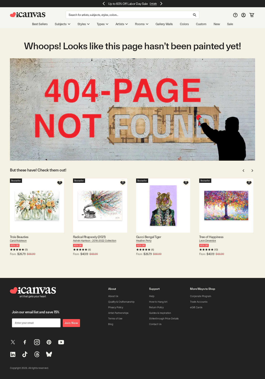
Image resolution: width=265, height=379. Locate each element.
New (217, 24)
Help (151, 296)
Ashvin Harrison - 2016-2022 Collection (94, 240)
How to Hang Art (158, 301)
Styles (82, 24)
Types (101, 24)
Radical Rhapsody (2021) (89, 237)
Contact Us (155, 324)
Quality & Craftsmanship (121, 301)
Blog (110, 324)
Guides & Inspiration (160, 313)
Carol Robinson (18, 240)
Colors (184, 24)
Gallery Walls (164, 24)
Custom (201, 24)
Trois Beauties (19, 237)
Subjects (61, 24)
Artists (120, 24)
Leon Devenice (207, 240)
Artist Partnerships (118, 313)
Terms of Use (115, 318)
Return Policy (156, 307)
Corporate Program (200, 296)
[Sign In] (243, 14)
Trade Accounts (198, 301)
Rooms (139, 24)
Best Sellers (40, 24)
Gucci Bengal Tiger (148, 237)
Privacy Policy (115, 307)
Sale (230, 24)
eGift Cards (196, 307)
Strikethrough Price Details (164, 318)
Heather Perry (143, 240)
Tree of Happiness (211, 237)
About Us (113, 296)
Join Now (71, 323)
